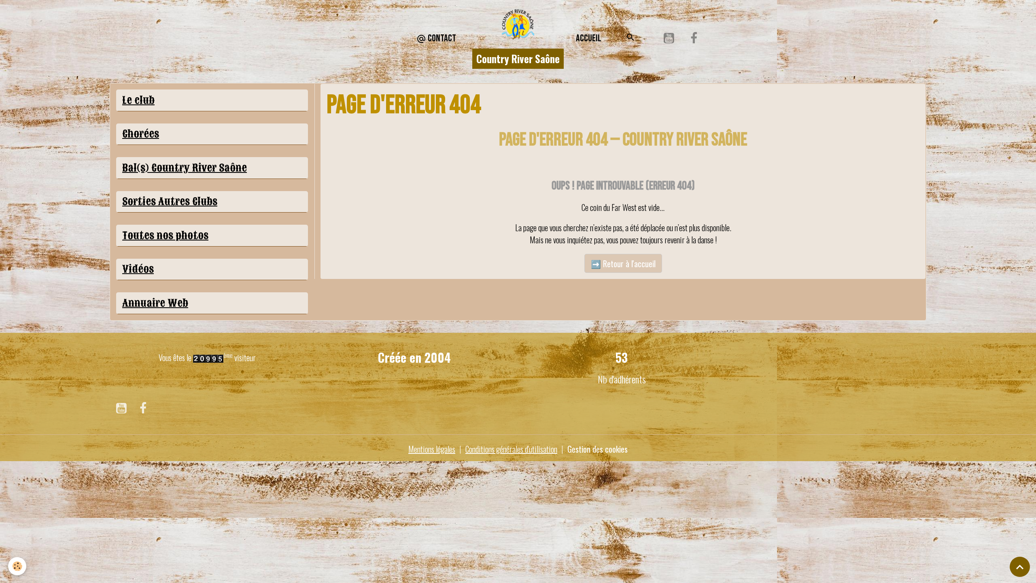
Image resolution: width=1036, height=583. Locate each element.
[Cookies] (17, 566)
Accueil (588, 38)
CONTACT (441, 38)
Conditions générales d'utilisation (511, 449)
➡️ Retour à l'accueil (623, 263)
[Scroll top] (1020, 567)
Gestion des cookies (597, 449)
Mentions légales (431, 449)
